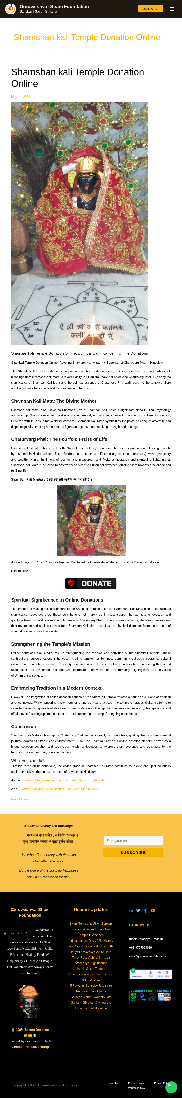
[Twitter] (138, 910)
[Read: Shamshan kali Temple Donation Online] (79, 223)
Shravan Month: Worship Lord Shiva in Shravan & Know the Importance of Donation (91, 1002)
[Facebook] (145, 910)
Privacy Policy (136, 1083)
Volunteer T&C (136, 1087)
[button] (150, 8)
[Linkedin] (131, 910)
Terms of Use (111, 1083)
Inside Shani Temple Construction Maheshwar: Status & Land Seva (90, 974)
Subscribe (133, 853)
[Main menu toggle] (172, 9)
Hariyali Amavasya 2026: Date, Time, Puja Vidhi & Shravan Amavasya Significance (91, 957)
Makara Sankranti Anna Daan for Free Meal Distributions (59, 789)
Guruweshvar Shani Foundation (54, 6)
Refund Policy (162, 1083)
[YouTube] (152, 910)
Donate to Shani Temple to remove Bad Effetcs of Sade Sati (62, 780)
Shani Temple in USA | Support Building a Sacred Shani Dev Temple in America (91, 929)
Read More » (20, 798)
